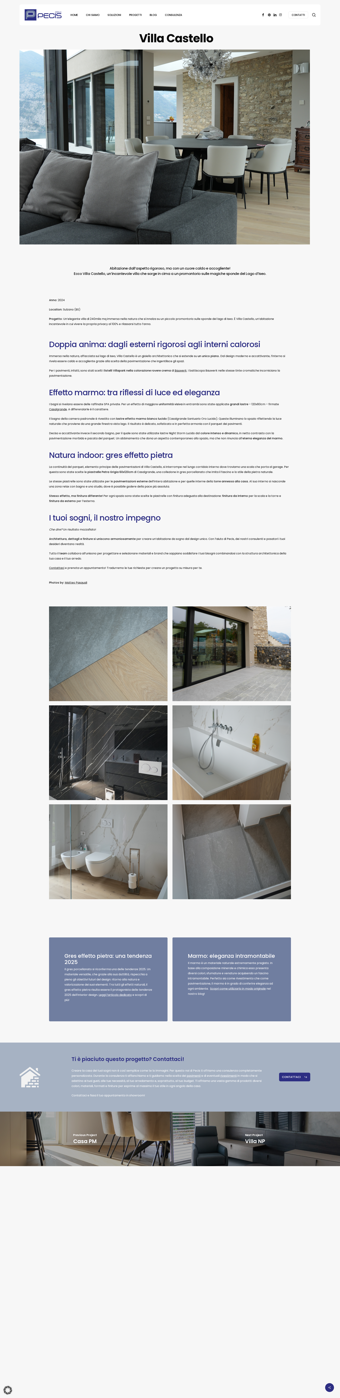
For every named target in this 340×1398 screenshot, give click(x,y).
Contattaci (56, 568)
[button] (294, 1077)
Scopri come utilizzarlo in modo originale (238, 989)
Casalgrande (58, 409)
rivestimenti (228, 1076)
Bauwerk (181, 371)
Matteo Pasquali (76, 583)
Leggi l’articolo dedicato (115, 995)
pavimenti (194, 1076)
